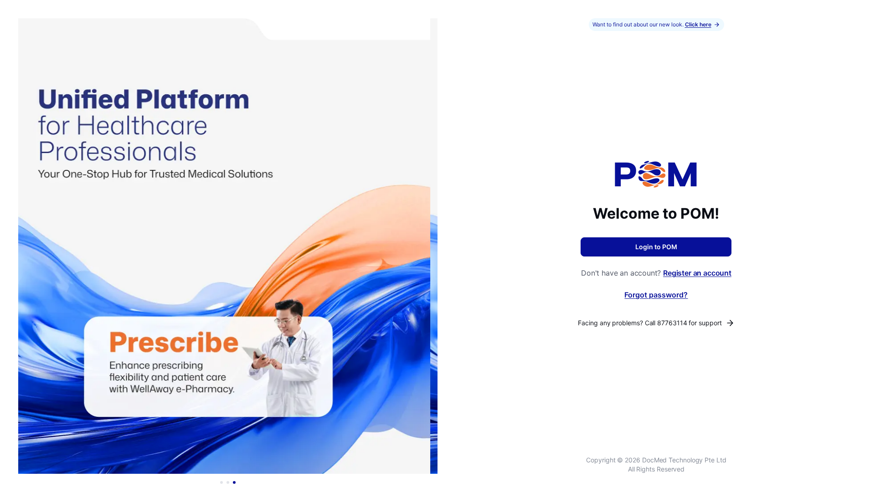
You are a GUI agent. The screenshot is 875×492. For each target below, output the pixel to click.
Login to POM (656, 247)
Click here (698, 24)
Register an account (697, 272)
